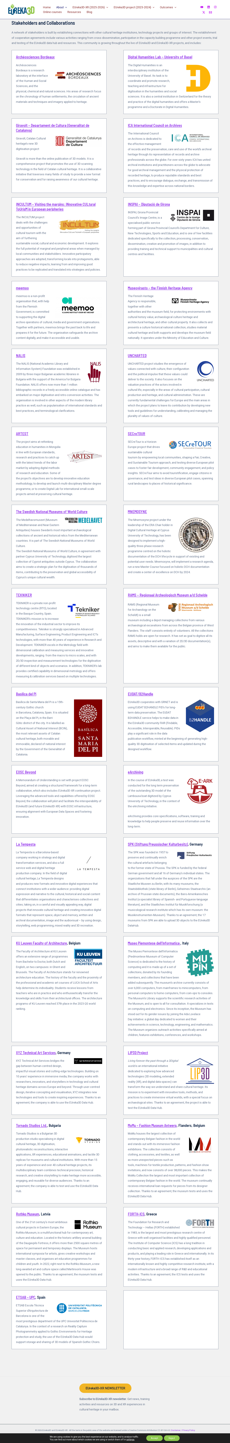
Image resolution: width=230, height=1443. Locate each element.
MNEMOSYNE (137, 511)
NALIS (20, 355)
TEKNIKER (24, 595)
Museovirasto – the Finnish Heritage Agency (160, 288)
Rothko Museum (27, 1214)
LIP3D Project (138, 1052)
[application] (65, 7)
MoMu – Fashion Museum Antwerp (152, 1125)
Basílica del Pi (26, 694)
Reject (172, 1438)
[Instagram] (215, 7)
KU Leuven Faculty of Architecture (41, 943)
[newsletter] (210, 12)
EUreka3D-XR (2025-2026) (89, 7)
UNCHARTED (137, 355)
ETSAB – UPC (25, 1297)
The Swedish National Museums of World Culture (51, 511)
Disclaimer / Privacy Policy (183, 1430)
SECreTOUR (136, 433)
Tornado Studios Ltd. (31, 1125)
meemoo (22, 288)
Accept (154, 1438)
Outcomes (166, 7)
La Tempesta (26, 844)
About (60, 7)
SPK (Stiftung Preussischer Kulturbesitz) (158, 844)
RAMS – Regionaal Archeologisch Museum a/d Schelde (167, 595)
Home (47, 7)
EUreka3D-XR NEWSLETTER (105, 1388)
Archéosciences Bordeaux (35, 57)
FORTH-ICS (136, 1214)
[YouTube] (201, 7)
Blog (89, 12)
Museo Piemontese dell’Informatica (154, 943)
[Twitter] (203, 12)
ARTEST (22, 433)
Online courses (52, 12)
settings (130, 1439)
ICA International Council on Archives (155, 125)
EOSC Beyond (26, 772)
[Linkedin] (208, 7)
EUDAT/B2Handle (140, 694)
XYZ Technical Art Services (36, 1052)
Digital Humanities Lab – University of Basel (160, 57)
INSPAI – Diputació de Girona (149, 204)
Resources (74, 12)
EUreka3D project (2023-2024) (132, 7)
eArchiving (135, 772)
